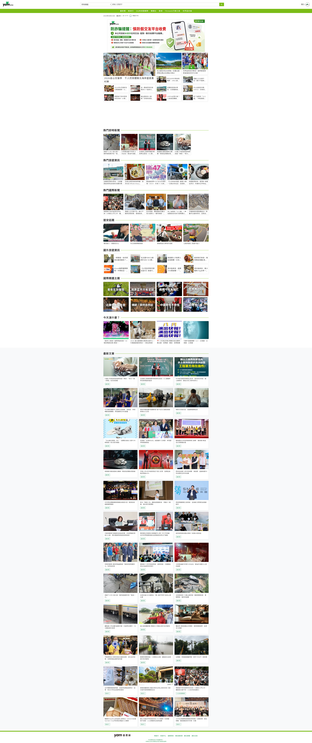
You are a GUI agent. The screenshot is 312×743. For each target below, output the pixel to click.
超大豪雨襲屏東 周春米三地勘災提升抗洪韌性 (155, 626)
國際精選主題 (111, 278)
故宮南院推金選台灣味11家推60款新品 (188, 533)
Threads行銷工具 (172, 11)
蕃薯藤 (8, 4)
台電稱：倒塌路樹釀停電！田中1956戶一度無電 (191, 657)
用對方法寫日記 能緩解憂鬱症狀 (187, 409)
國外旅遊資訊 (111, 250)
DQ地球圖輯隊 (142, 11)
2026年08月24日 (109, 16)
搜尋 (161, 11)
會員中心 (163, 736)
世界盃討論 (187, 11)
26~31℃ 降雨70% (131, 16)
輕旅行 (131, 11)
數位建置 (187, 736)
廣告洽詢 (195, 736)
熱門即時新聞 (111, 130)
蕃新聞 (123, 11)
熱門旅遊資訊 (111, 160)
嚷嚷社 (153, 11)
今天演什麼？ (111, 317)
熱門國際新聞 (111, 190)
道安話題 (108, 220)
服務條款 (171, 736)
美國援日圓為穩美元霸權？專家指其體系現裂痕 (120, 471)
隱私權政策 (179, 736)
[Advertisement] (152, 115)
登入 (303, 4)
